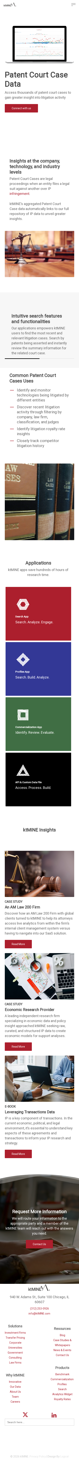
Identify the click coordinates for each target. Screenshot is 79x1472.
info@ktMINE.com (39, 1313)
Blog (62, 1335)
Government (15, 1352)
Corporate (15, 1342)
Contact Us (62, 1355)
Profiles (62, 1384)
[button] (73, 5)
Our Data (15, 1386)
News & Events (62, 1350)
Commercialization (62, 1379)
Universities (15, 1347)
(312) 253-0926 (39, 1308)
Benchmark (62, 1374)
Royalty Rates (62, 1399)
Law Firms (15, 1362)
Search (62, 1389)
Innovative (15, 1381)
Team (15, 1396)
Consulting (15, 1357)
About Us (15, 1391)
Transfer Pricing (15, 1337)
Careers (15, 1401)
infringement (19, 194)
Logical (64, 1456)
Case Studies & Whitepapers (62, 1343)
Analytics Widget (62, 1394)
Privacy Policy (38, 1456)
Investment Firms (15, 1332)
